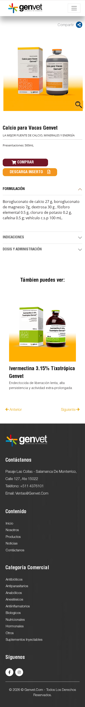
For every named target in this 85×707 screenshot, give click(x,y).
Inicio (9, 523)
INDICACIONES (13, 237)
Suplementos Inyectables (24, 639)
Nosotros (12, 530)
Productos (13, 537)
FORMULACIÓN (14, 189)
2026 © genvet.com (28, 690)
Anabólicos (14, 593)
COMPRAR (25, 162)
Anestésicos (14, 599)
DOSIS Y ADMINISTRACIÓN (22, 249)
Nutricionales (15, 619)
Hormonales (15, 626)
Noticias (11, 543)
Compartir (66, 25)
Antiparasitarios (17, 586)
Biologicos (13, 613)
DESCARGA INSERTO (26, 172)
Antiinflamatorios (18, 606)
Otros (10, 633)
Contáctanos (15, 550)
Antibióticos (14, 579)
